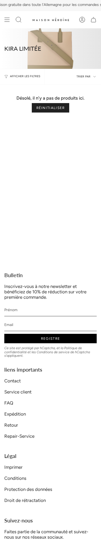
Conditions (15, 478)
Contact (12, 380)
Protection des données (28, 489)
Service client (18, 392)
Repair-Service (19, 436)
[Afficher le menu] (7, 19)
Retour (11, 425)
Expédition (15, 414)
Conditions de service (53, 352)
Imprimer (13, 467)
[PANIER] (93, 19)
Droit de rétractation (25, 500)
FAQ (8, 403)
